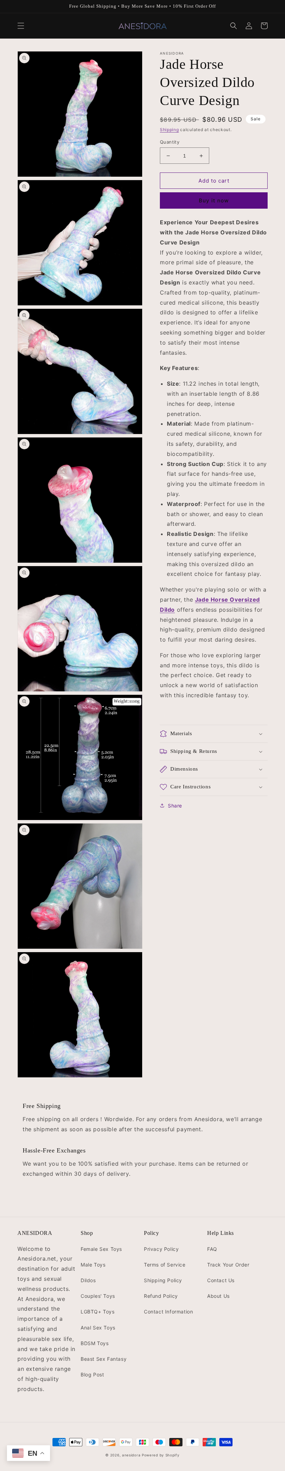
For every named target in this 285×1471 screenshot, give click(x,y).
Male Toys (93, 1265)
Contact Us (221, 1280)
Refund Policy (161, 1296)
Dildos (88, 1280)
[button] (20, 25)
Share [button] (175, 806)
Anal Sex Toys (98, 1328)
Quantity (169, 142)
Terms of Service (165, 1265)
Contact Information (168, 1312)
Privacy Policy (161, 1249)
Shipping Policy (163, 1280)
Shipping (169, 129)
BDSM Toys (94, 1343)
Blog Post (92, 1374)
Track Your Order (228, 1265)
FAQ (212, 1249)
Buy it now (214, 200)
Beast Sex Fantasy (104, 1359)
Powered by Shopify (161, 1455)
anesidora (131, 1455)
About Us (218, 1296)
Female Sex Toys (101, 1249)
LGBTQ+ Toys (98, 1312)
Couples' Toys (98, 1296)
